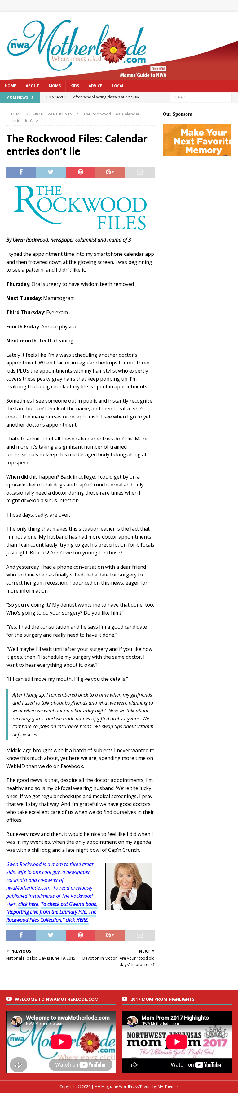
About (32, 85)
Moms (55, 85)
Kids (74, 85)
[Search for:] (201, 97)
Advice (95, 85)
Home (10, 85)
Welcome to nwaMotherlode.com (57, 999)
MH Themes (168, 1086)
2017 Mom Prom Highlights (162, 999)
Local (118, 85)
